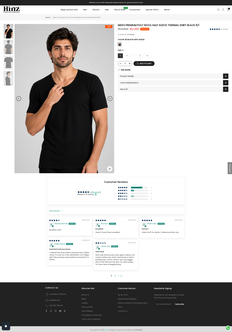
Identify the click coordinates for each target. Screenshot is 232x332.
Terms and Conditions (91, 319)
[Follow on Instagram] (55, 310)
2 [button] (115, 276)
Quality (85, 303)
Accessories (134, 9)
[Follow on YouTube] (60, 310)
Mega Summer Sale (69, 9)
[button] (215, 29)
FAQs (120, 307)
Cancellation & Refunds (92, 315)
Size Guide (125, 69)
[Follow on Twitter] (51, 310)
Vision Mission (87, 311)
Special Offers (152, 9)
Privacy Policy (87, 307)
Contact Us (122, 311)
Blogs (84, 299)
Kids (107, 9)
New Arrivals (120, 9)
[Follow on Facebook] (46, 310)
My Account (123, 295)
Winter (167, 9)
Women (96, 9)
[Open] (6, 326)
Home (47, 17)
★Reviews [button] (230, 168)
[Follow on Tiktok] (65, 310)
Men (85, 9)
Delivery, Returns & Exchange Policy (133, 303)
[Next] (110, 98)
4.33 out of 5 (95, 192)
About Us (85, 295)
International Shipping (127, 299)
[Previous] (18, 98)
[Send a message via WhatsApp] (228, 328)
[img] (54, 220)
